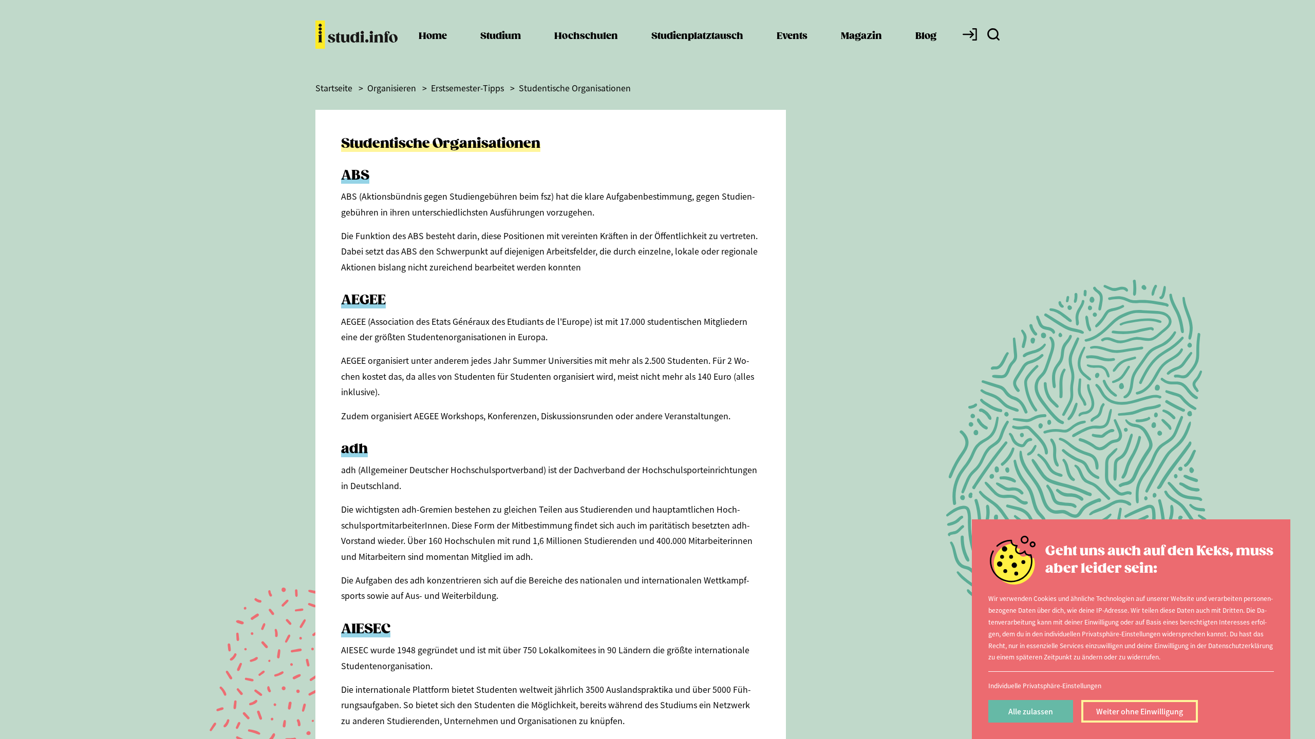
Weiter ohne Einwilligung (1139, 711)
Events (792, 36)
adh (354, 449)
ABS (355, 176)
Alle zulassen (1030, 711)
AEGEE (363, 300)
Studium (500, 36)
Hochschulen (586, 36)
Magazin (861, 36)
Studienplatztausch (697, 36)
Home (433, 36)
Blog (925, 36)
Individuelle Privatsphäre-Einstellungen (1044, 685)
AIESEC (365, 629)
